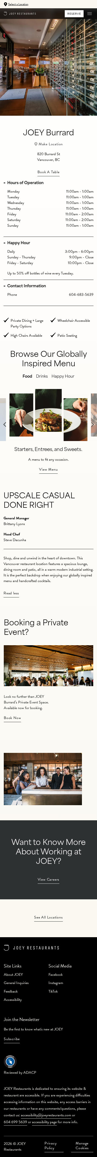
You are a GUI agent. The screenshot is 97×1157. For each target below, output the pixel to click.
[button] (89, 13)
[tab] (48, 183)
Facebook (55, 974)
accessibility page (44, 1122)
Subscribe (12, 1039)
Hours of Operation (25, 183)
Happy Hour (18, 243)
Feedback (11, 991)
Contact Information (26, 286)
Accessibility (13, 999)
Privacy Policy (50, 1145)
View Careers (49, 879)
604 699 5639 (15, 1122)
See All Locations (48, 917)
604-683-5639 (81, 294)
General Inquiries (16, 983)
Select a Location (18, 4)
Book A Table (48, 172)
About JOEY (13, 974)
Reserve (74, 14)
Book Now (12, 717)
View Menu (48, 469)
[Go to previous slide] (5, 433)
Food (27, 377)
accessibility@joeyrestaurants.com (46, 1115)
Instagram (55, 983)
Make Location (51, 144)
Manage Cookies (82, 1145)
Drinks (42, 377)
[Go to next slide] (92, 433)
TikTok (53, 991)
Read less (11, 593)
